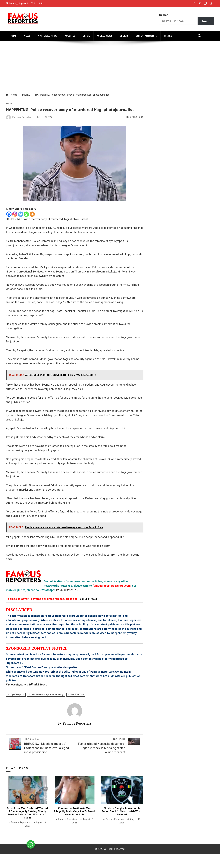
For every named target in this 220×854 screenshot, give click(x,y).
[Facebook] (9, 214)
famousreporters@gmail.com (112, 585)
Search (163, 14)
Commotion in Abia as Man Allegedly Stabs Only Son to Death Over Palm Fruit (74, 811)
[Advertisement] (96, 67)
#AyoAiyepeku (16, 694)
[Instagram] (14, 214)
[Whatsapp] (26, 214)
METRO (9, 104)
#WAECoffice (77, 694)
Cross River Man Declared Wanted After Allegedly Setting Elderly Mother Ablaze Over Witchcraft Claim (27, 813)
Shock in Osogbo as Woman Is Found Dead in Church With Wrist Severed (122, 811)
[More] (32, 214)
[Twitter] (20, 214)
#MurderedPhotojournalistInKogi (46, 694)
